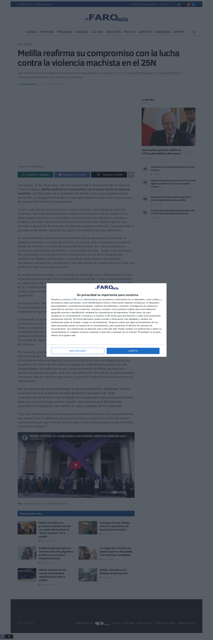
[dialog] (106, 320)
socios (80, 299)
